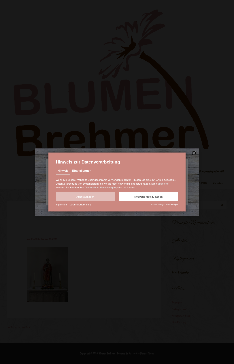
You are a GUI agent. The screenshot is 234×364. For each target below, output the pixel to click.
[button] (85, 196)
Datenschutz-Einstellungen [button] (100, 187)
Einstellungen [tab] (81, 170)
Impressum (61, 204)
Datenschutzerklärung (80, 204)
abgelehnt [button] (163, 183)
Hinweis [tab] (63, 170)
